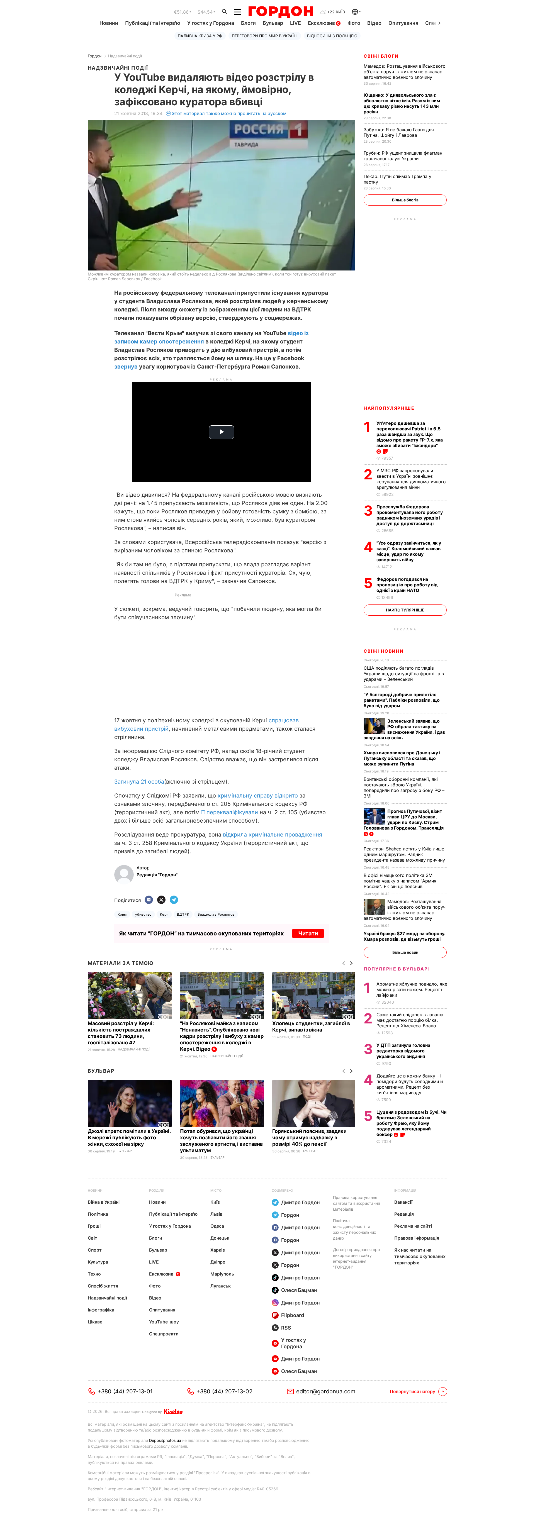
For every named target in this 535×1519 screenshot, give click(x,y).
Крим (122, 914)
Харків (217, 1250)
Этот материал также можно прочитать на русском (229, 113)
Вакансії (403, 1202)
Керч (164, 914)
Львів (216, 1214)
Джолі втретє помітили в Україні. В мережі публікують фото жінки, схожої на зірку (129, 1137)
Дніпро (217, 1262)
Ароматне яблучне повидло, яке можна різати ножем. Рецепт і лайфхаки (411, 989)
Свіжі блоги (381, 56)
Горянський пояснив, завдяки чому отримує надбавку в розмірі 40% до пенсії (309, 1137)
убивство (143, 914)
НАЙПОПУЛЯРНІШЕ (389, 408)
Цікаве (95, 1322)
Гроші (94, 1226)
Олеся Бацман (299, 1290)
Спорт (95, 1250)
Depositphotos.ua (165, 1440)
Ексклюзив (322, 23)
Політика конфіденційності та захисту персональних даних (354, 1229)
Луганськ (220, 1286)
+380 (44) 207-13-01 (125, 1391)
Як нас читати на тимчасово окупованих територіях (420, 1256)
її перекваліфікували (229, 812)
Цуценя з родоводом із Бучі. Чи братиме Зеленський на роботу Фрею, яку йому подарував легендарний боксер (411, 1123)
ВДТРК (183, 914)
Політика (98, 1214)
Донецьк (219, 1238)
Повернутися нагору (412, 1391)
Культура (98, 1262)
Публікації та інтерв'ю (152, 23)
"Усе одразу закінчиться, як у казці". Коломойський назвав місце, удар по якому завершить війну (408, 551)
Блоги (248, 23)
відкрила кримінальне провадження (272, 834)
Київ (215, 1202)
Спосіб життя (103, 1286)
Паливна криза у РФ (200, 35)
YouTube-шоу (164, 1322)
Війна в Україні (104, 1202)
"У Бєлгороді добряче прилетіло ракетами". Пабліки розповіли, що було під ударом (402, 700)
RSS (286, 1328)
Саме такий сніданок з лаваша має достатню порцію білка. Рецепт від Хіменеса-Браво (409, 1020)
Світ (92, 1238)
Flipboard (292, 1315)
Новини (108, 23)
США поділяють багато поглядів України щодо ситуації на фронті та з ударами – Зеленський (404, 673)
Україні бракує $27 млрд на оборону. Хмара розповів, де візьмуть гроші (404, 936)
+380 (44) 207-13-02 (224, 1391)
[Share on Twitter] (161, 900)
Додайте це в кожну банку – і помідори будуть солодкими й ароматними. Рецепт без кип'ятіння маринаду (409, 1084)
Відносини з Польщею (332, 35)
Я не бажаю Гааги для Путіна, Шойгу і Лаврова (399, 132)
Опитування (403, 23)
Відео (374, 23)
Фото (353, 23)
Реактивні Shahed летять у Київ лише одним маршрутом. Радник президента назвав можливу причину (405, 854)
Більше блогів (405, 200)
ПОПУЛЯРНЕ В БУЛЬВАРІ (396, 969)
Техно (94, 1274)
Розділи (156, 1190)
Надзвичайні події (125, 55)
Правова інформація (416, 1238)
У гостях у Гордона (210, 23)
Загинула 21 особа (139, 781)
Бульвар (273, 23)
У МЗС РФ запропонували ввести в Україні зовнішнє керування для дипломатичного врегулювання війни (411, 479)
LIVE (295, 23)
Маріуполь (222, 1274)
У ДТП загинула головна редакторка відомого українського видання (403, 1050)
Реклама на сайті (413, 1226)
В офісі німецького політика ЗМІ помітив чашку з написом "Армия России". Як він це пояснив (400, 880)
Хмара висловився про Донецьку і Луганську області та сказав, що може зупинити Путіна (402, 758)
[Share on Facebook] (149, 900)
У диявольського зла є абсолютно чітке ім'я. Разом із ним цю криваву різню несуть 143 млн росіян (402, 103)
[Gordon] (280, 12)
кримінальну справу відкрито (258, 795)
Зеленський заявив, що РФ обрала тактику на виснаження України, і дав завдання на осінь (404, 729)
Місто (216, 1190)
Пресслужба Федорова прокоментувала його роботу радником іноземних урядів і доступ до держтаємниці (409, 515)
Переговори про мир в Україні (265, 35)
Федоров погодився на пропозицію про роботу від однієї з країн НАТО (407, 584)
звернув (126, 366)
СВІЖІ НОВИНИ (383, 651)
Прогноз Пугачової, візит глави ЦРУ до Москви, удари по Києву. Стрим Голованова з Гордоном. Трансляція (404, 819)
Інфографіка (101, 1310)
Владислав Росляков (216, 914)
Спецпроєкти (164, 1334)
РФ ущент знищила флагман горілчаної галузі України (403, 155)
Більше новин (405, 952)
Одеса (217, 1226)
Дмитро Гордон (300, 1202)
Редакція (404, 1214)
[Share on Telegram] (174, 900)
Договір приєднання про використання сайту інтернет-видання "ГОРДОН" (356, 1258)
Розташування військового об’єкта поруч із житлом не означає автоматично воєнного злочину (405, 71)
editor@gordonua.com (326, 1391)
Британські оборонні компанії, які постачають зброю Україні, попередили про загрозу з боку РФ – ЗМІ (404, 787)
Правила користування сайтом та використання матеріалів (356, 1203)
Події (307, 1036)
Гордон (94, 55)
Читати (308, 933)
